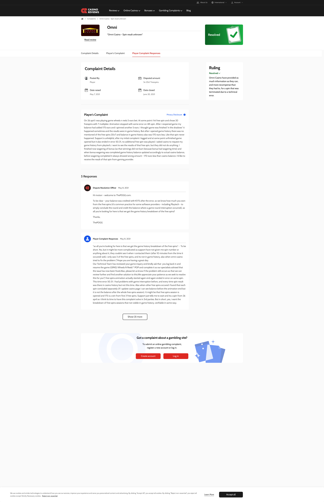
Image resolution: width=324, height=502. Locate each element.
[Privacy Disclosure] (184, 114)
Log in (176, 356)
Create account (148, 356)
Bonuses (148, 10)
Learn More (209, 494)
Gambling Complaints (169, 10)
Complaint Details (90, 53)
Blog (188, 10)
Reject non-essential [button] (50, 496)
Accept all (231, 494)
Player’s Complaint (115, 53)
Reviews (113, 10)
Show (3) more (135, 316)
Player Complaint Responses (146, 53)
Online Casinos (131, 10)
